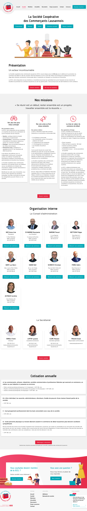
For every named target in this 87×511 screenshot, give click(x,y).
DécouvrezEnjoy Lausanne (76, 505)
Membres (30, 7)
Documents (44, 7)
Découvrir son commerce (11, 246)
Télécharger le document (43, 442)
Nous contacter (56, 478)
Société (24, 7)
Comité (39, 26)
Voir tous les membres (51, 87)
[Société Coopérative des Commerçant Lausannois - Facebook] (10, 506)
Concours (68, 7)
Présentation (18, 26)
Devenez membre (16, 479)
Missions (30, 26)
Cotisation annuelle (52, 26)
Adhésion (45, 494)
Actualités (37, 7)
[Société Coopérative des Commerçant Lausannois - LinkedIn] (12, 506)
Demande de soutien (48, 496)
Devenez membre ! (79, 7)
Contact (62, 7)
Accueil (18, 7)
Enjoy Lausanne (54, 7)
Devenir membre (67, 26)
